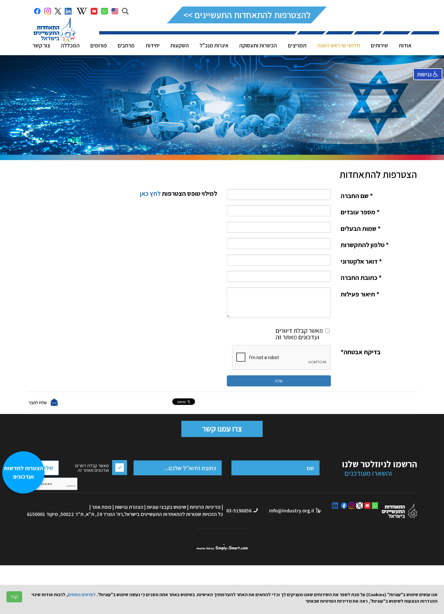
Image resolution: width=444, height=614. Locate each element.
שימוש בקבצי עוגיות (166, 507)
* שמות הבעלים (361, 228)
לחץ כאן (149, 193)
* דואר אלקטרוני (361, 261)
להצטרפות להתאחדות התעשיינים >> (247, 15)
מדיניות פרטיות (205, 507)
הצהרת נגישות (129, 507)
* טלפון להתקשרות (365, 245)
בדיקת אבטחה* (361, 352)
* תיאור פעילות (360, 294)
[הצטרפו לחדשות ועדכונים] (27, 580)
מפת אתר (101, 507)
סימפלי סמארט (222, 547)
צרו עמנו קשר (222, 428)
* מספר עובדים (360, 212)
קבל (14, 597)
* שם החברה (357, 196)
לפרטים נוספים (82, 594)
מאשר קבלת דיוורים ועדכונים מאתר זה (299, 333)
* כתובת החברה (361, 277)
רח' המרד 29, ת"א (104, 514)
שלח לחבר (37, 402)
